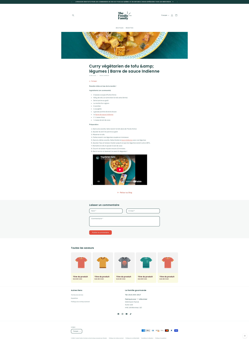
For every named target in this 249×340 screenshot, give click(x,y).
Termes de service (77, 294)
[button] (73, 15)
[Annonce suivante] (177, 2)
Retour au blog (126, 193)
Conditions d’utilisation (147, 338)
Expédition (74, 298)
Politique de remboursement (80, 301)
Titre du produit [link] (80, 276)
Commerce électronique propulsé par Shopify (95, 338)
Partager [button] (94, 81)
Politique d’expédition (160, 338)
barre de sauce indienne (104, 114)
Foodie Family (79, 338)
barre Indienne (127, 140)
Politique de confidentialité (132, 338)
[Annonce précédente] (72, 2)
